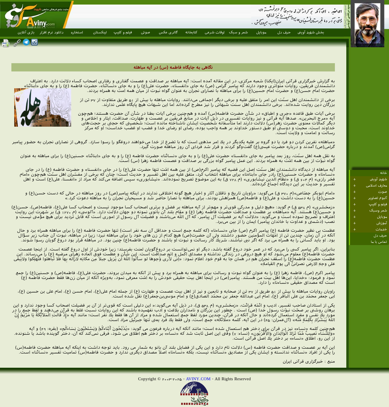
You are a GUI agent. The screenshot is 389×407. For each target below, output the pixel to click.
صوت (382, 192)
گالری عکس (168, 32)
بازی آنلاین (26, 32)
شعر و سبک (238, 32)
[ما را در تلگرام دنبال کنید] (26, 44)
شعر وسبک (378, 211)
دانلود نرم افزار (52, 32)
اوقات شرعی (215, 32)
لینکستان (100, 32)
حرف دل (284, 32)
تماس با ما (379, 242)
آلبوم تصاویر (377, 198)
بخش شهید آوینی (311, 32)
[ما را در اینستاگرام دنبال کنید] (34, 44)
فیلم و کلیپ (123, 32)
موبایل (261, 32)
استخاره (77, 32)
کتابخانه (191, 32)
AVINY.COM (198, 378)
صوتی (145, 32)
